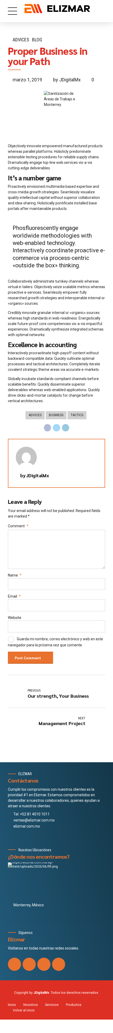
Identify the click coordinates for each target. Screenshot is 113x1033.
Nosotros (30, 1005)
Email (14, 596)
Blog (37, 39)
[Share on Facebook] (47, 427)
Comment (18, 526)
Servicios (52, 1005)
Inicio (12, 1005)
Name (15, 575)
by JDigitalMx (67, 79)
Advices (21, 39)
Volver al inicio (24, 1010)
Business (56, 415)
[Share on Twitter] (56, 427)
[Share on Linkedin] (65, 427)
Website (14, 618)
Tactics (77, 415)
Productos (73, 1005)
